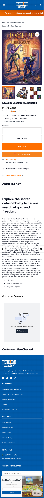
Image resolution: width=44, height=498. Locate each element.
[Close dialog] (40, 477)
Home (4, 23)
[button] (4, 5)
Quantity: (5, 126)
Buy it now (21, 146)
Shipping (13, 111)
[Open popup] (22, 175)
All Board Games (15, 23)
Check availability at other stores (14, 122)
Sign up (10, 492)
